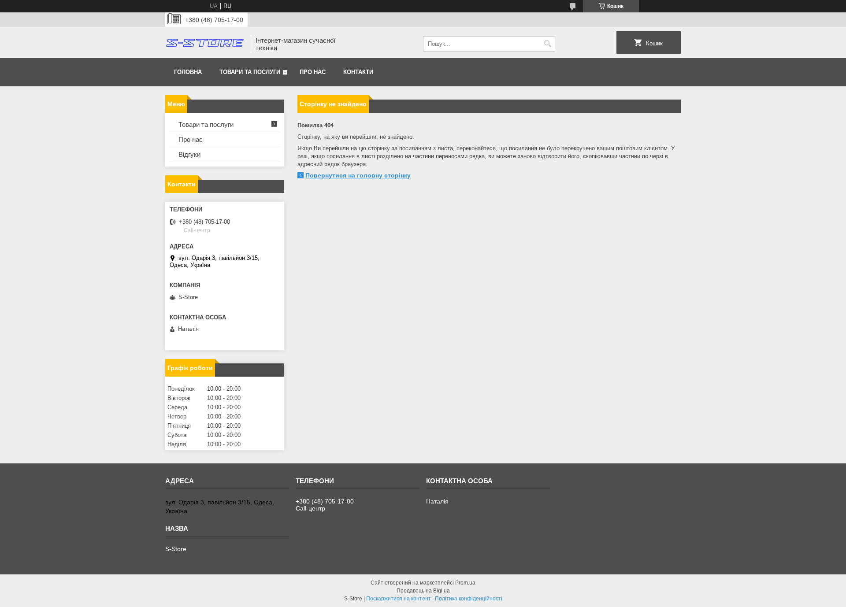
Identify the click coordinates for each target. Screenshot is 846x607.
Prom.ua (465, 583)
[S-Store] (205, 43)
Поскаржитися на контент (398, 599)
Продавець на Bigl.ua (423, 591)
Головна (188, 72)
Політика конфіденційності (468, 599)
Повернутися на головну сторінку (358, 175)
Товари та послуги (249, 72)
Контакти (358, 72)
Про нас (313, 72)
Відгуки (189, 154)
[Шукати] (547, 44)
